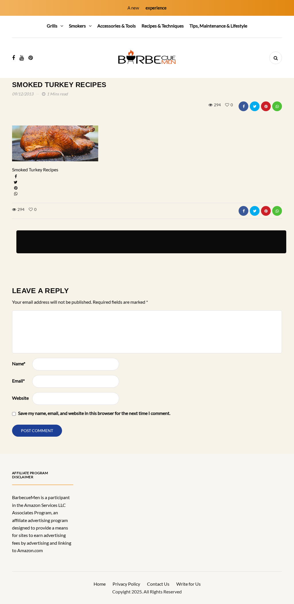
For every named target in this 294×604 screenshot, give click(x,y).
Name (18, 363)
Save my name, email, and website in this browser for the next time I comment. (94, 413)
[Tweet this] (255, 106)
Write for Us (188, 584)
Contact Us (158, 584)
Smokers (77, 25)
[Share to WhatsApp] (277, 106)
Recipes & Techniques (163, 25)
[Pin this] (266, 106)
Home (100, 584)
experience (156, 7)
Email (18, 380)
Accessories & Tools (116, 25)
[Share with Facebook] (243, 106)
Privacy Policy (126, 584)
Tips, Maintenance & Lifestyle (218, 25)
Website (20, 398)
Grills (52, 25)
